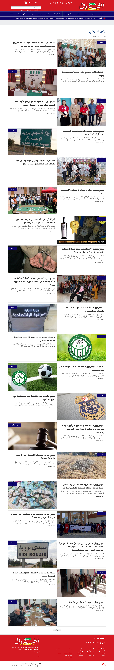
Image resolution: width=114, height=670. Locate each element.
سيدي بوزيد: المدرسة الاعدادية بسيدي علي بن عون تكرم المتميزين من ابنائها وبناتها (33, 44)
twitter (51, 3)
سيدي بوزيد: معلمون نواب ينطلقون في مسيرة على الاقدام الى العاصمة (33, 515)
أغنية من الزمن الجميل (68, 656)
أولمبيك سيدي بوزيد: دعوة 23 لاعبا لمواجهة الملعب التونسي (34, 338)
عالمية (40, 14)
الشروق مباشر (21, 14)
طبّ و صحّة (80, 653)
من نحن (31, 652)
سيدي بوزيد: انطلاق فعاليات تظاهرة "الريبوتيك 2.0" (82, 191)
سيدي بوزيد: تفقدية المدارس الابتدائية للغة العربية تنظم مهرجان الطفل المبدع (35, 103)
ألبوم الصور (91, 649)
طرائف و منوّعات (68, 653)
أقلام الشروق (101, 649)
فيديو (32, 14)
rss (55, 3)
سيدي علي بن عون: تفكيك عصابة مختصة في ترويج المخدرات (34, 397)
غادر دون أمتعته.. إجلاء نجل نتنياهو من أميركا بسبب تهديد (54, 18)
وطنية (93, 14)
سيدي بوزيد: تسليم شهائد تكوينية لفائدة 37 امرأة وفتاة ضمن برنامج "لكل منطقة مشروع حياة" (34, 281)
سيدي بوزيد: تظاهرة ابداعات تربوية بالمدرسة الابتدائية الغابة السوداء (83, 132)
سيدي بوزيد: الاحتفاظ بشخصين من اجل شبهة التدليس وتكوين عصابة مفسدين (83, 250)
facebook (53, 3)
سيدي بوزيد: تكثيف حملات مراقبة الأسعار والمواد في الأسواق (85, 309)
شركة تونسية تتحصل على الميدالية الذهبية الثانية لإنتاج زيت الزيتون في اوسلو (35, 221)
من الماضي (91, 655)
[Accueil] (26, 641)
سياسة (101, 14)
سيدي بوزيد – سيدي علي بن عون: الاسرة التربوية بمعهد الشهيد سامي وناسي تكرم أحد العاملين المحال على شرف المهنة (81, 546)
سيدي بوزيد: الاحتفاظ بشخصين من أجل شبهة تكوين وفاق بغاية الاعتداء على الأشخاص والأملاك (83, 429)
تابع (38, 656)
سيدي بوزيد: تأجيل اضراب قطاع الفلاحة (86, 602)
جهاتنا (85, 14)
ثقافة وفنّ (57, 14)
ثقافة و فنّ (102, 651)
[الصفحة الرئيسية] (92, 5)
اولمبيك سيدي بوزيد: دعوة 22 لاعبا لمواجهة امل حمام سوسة (81, 368)
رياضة (78, 14)
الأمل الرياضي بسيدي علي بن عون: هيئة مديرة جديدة (83, 73)
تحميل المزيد (57, 630)
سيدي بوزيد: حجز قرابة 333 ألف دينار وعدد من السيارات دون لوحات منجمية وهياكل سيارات (83, 486)
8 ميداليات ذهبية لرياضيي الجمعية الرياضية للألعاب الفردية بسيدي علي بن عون (35, 162)
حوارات (70, 651)
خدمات (59, 651)
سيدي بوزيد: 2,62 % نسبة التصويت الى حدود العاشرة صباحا (34, 574)
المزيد (11, 14)
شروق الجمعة (90, 653)
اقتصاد (48, 14)
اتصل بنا (22, 10)
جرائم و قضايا (68, 14)
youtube (60, 3)
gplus (58, 3)
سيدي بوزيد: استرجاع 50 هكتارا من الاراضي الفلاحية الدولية (35, 456)
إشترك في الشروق (33, 2)
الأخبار (100, 18)
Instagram (63, 3)
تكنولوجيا (58, 649)
